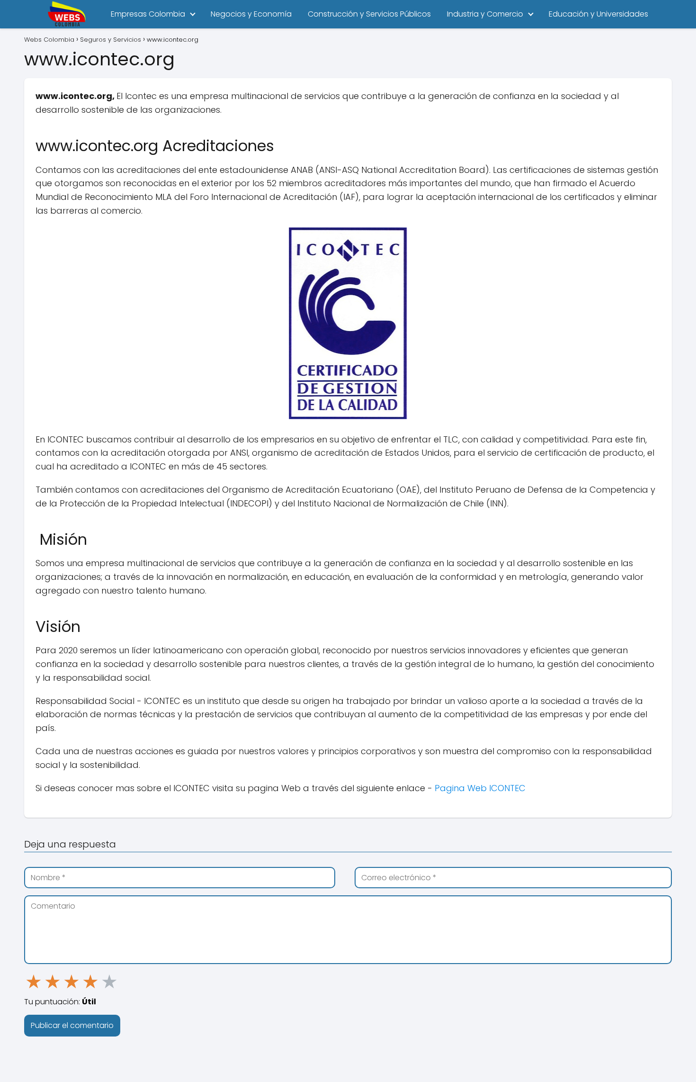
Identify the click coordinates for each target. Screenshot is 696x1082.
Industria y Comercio (485, 14)
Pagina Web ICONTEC (480, 788)
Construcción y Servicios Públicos (369, 14)
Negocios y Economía (251, 14)
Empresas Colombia (148, 14)
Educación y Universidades (598, 14)
